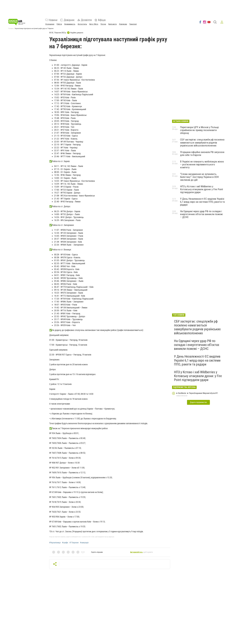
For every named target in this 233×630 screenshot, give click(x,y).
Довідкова (123, 24)
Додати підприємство (198, 402)
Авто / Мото (93, 24)
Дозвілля (86, 20)
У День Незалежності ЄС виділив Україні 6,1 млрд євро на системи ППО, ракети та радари (202, 201)
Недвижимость (69, 24)
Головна (10, 28)
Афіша (102, 20)
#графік (65, 543)
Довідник (69, 20)
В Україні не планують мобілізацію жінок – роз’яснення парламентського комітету (202, 164)
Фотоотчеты (82, 24)
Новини (53, 20)
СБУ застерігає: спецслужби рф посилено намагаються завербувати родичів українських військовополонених (202, 142)
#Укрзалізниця (55, 543)
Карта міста (112, 24)
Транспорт (133, 24)
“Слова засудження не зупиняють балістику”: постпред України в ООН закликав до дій (199, 177)
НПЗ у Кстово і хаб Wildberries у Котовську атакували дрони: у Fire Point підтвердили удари (201, 189)
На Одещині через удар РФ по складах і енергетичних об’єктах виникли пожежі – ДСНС (201, 214)
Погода (103, 24)
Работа (59, 24)
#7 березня (74, 543)
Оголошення (49, 24)
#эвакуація (84, 543)
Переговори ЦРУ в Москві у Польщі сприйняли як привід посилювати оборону (199, 130)
